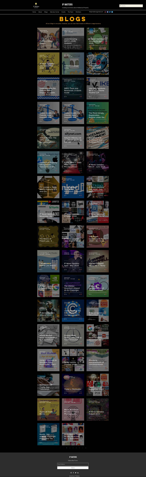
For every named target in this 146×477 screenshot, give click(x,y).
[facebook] (107, 12)
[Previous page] (63, 448)
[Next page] (82, 448)
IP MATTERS (67, 4)
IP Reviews (42, 135)
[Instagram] (105, 12)
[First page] (60, 448)
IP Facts (66, 283)
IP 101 (65, 36)
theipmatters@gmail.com (96, 12)
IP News (91, 36)
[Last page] (85, 448)
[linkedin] (112, 12)
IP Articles (66, 63)
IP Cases (42, 38)
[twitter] (110, 12)
